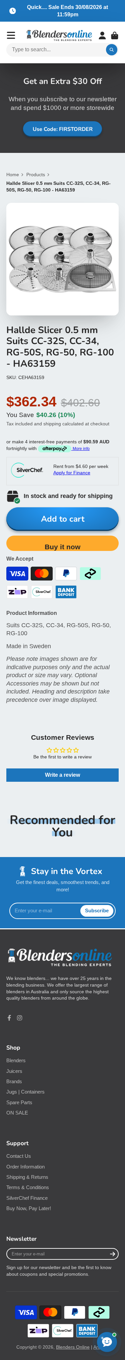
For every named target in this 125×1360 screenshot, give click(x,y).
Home (12, 174)
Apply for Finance (71, 472)
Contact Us (18, 1156)
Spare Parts (19, 1102)
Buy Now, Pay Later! (28, 1208)
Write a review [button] (62, 775)
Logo (59, 36)
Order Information (25, 1166)
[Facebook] (9, 1018)
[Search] (111, 50)
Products (35, 174)
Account (102, 36)
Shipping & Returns (27, 1177)
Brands (14, 1081)
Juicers (14, 1071)
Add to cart (62, 519)
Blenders (16, 1060)
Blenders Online (73, 1347)
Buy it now (62, 547)
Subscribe (97, 910)
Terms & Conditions (27, 1187)
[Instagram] (20, 1018)
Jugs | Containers (25, 1092)
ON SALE (17, 1113)
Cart (115, 36)
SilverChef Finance (27, 1198)
